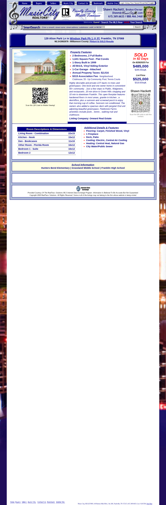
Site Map (149, 504)
